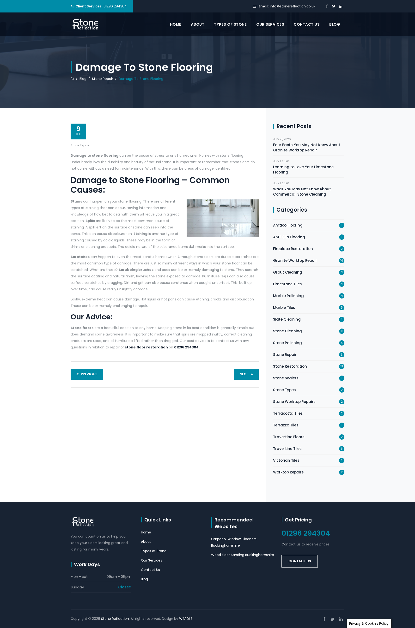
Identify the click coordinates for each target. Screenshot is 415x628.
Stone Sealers (286, 378)
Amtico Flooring (288, 225)
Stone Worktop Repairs (294, 401)
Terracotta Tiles (288, 413)
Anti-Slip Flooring (289, 236)
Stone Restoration (290, 366)
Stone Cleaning (287, 331)
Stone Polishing (287, 342)
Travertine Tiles (287, 448)
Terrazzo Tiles (286, 425)
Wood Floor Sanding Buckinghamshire (242, 554)
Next (244, 374)
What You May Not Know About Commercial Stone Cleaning (302, 191)
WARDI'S (185, 618)
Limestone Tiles (287, 284)
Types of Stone (230, 24)
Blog (334, 24)
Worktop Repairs (288, 472)
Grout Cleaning (287, 272)
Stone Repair (80, 145)
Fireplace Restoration (293, 248)
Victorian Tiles (286, 460)
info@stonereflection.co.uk (292, 6)
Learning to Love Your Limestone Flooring (303, 169)
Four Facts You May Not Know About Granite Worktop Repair (306, 147)
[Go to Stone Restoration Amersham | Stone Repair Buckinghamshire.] (72, 78)
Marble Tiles (284, 307)
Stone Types (284, 389)
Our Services (270, 24)
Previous (89, 374)
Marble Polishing (288, 295)
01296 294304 (186, 347)
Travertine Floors (289, 436)
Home (175, 24)
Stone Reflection (115, 618)
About (198, 24)
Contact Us (307, 24)
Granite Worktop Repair (295, 260)
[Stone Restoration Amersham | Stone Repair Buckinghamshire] (86, 24)
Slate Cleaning (287, 319)
